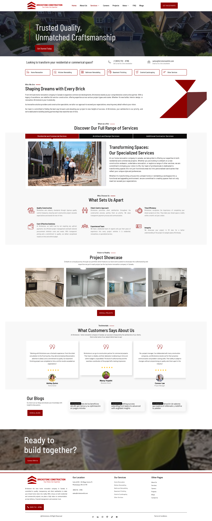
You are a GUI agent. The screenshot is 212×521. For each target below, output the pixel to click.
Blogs (141, 5)
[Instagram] (102, 517)
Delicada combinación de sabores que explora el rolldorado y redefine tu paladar (167, 406)
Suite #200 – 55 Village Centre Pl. (83, 482)
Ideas (124, 5)
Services (93, 5)
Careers (106, 5)
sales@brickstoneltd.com (80, 493)
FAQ (134, 5)
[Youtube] (116, 517)
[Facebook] (93, 517)
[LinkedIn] (97, 517)
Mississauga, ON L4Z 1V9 (80, 485)
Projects (116, 5)
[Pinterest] (107, 517)
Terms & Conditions (160, 516)
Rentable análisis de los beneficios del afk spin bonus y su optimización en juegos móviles (85, 406)
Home (74, 5)
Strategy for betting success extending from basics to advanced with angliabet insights (126, 406)
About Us (83, 5)
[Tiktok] (112, 517)
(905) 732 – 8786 (77, 490)
